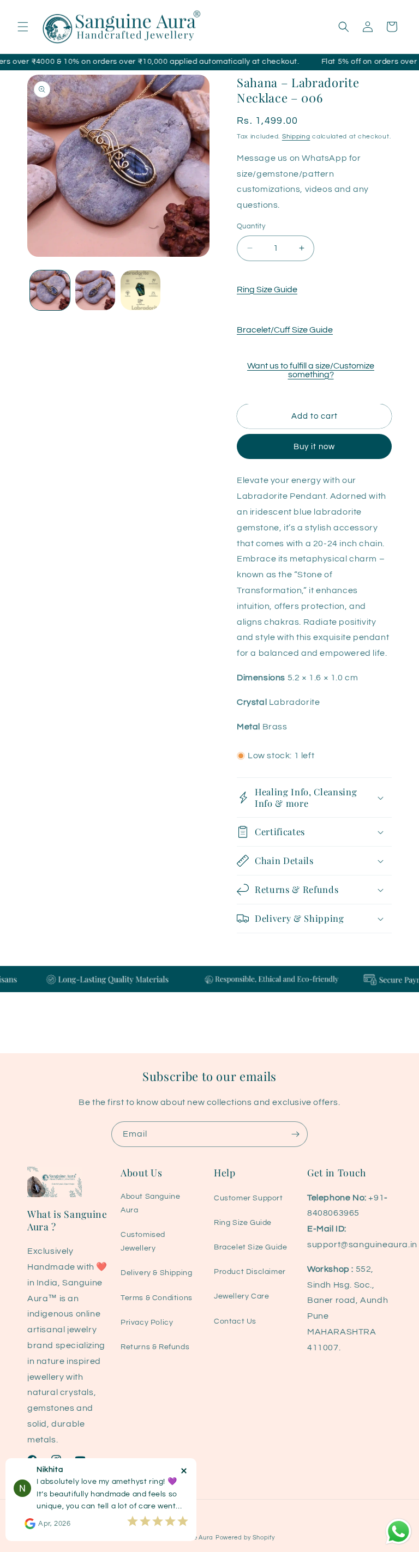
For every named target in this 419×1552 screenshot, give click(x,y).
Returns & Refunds (155, 1347)
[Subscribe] (295, 1134)
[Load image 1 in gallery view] (50, 290)
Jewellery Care (241, 1296)
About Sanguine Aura (150, 1203)
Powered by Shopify (245, 1538)
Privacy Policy (147, 1322)
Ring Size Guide (267, 289)
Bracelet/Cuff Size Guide (285, 329)
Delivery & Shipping (156, 1273)
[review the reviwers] (30, 1527)
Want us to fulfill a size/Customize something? (310, 370)
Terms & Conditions (157, 1298)
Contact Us (235, 1321)
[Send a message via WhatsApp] (399, 1532)
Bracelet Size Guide (250, 1247)
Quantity (251, 226)
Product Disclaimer (250, 1272)
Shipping (296, 136)
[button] (23, 27)
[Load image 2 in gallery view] (95, 290)
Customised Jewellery (143, 1241)
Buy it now (314, 447)
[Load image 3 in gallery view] (140, 290)
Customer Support (248, 1198)
